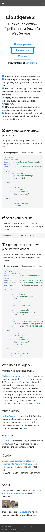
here (25, 428)
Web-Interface (29, 153)
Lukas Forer (36, 490)
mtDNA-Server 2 (9, 416)
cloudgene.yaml (12, 153)
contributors (23, 512)
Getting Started (23, 44)
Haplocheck (7, 440)
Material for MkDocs (17, 529)
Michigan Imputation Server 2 (15, 376)
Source (23, 56)
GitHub (39, 403)
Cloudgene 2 (31, 63)
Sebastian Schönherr (15, 493)
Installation (24, 50)
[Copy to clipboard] (40, 157)
